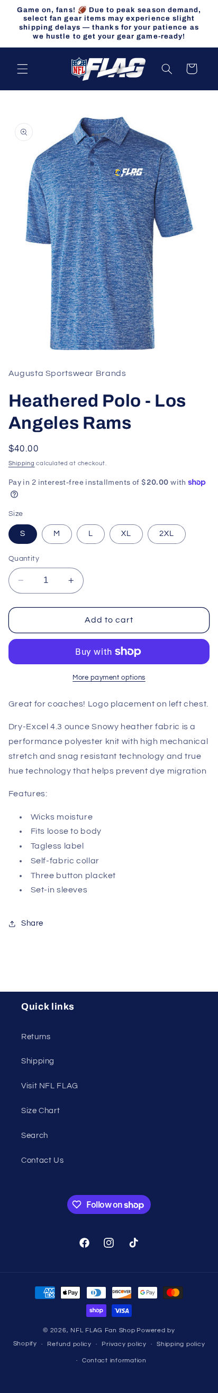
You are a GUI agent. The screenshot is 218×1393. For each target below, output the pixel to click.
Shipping (21, 463)
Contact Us (42, 1160)
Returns (35, 1037)
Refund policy (69, 1344)
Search (34, 1136)
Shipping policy (181, 1344)
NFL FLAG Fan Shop (102, 1330)
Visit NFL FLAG (49, 1086)
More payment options (109, 677)
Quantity (23, 558)
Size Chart (40, 1111)
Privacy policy (124, 1344)
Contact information (114, 1360)
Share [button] (32, 923)
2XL (166, 534)
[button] (22, 69)
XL (126, 534)
